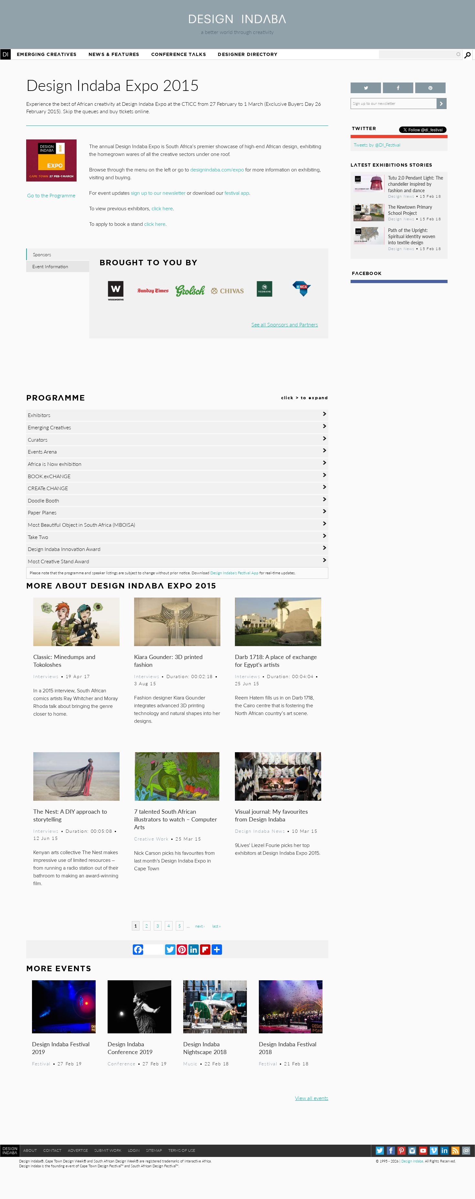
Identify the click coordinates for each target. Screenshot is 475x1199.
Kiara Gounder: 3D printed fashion (168, 660)
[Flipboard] (205, 949)
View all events (311, 1098)
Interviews (46, 676)
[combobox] (420, 54)
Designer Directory (248, 54)
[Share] (217, 949)
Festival (41, 1063)
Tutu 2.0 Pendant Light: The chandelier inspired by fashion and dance (415, 183)
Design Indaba (412, 1161)
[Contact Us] (466, 1151)
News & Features (114, 54)
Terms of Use (181, 1150)
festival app (237, 193)
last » (216, 926)
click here (162, 208)
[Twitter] (170, 949)
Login (134, 1150)
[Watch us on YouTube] (423, 1151)
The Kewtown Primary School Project (410, 210)
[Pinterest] (182, 949)
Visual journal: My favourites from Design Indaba (271, 815)
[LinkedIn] (193, 949)
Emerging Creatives (47, 54)
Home (5, 54)
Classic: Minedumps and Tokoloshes (64, 660)
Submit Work (107, 1150)
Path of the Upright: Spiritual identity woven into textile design (411, 236)
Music (190, 1063)
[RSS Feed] (455, 1151)
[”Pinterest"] (430, 87)
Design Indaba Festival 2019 (61, 1048)
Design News (401, 196)
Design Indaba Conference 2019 (130, 1048)
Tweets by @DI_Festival (377, 144)
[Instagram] (412, 1151)
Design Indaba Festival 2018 (287, 1048)
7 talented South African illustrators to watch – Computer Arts (175, 819)
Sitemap (154, 1150)
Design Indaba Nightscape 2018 (205, 1048)
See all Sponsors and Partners (284, 324)
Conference (122, 1063)
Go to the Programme (51, 195)
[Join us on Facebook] (398, 87)
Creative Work (151, 838)
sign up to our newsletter (158, 193)
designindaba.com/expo (217, 170)
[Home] (237, 21)
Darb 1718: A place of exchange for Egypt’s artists (276, 660)
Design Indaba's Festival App (234, 573)
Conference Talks (178, 54)
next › (200, 926)
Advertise (78, 1150)
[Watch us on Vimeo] (434, 1151)
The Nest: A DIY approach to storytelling (70, 815)
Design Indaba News (260, 831)
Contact (52, 1150)
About (30, 1150)
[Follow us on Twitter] (366, 87)
